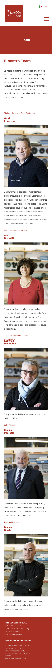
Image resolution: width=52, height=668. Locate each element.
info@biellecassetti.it (13, 634)
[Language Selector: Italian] (41, 7)
